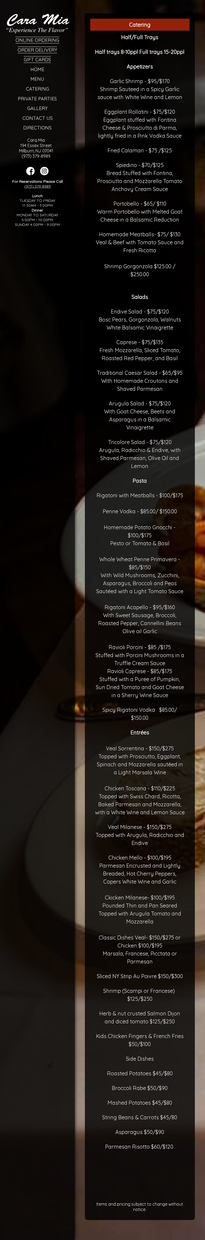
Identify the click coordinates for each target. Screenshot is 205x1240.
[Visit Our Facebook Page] (30, 173)
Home (37, 69)
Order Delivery (37, 50)
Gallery (37, 108)
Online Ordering (37, 40)
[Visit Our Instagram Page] (44, 173)
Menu (37, 79)
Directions (37, 128)
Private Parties (37, 99)
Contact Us (37, 118)
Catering (37, 89)
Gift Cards (37, 59)
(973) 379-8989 (37, 186)
